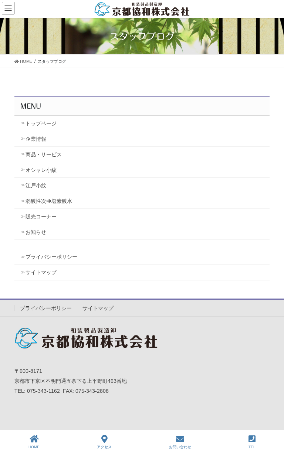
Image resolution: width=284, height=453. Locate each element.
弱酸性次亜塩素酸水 (49, 201)
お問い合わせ (180, 447)
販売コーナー (41, 216)
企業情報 (36, 139)
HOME (34, 447)
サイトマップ (41, 272)
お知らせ (36, 232)
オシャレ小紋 (41, 170)
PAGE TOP (272, 419)
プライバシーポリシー (51, 257)
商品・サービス (44, 154)
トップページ (41, 123)
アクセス (104, 447)
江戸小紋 (36, 185)
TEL (252, 447)
